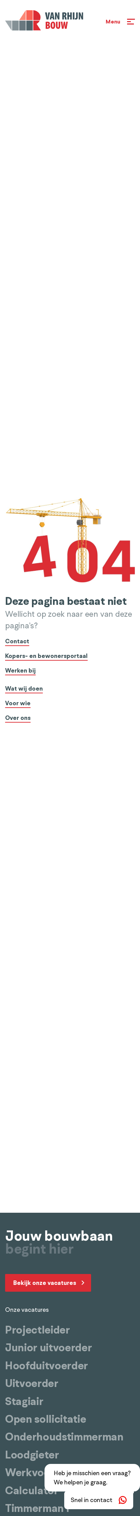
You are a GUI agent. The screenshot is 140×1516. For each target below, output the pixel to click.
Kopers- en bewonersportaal (46, 656)
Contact (17, 641)
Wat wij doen (24, 689)
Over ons (18, 718)
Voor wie (18, 703)
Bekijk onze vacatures (44, 1283)
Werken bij (20, 671)
